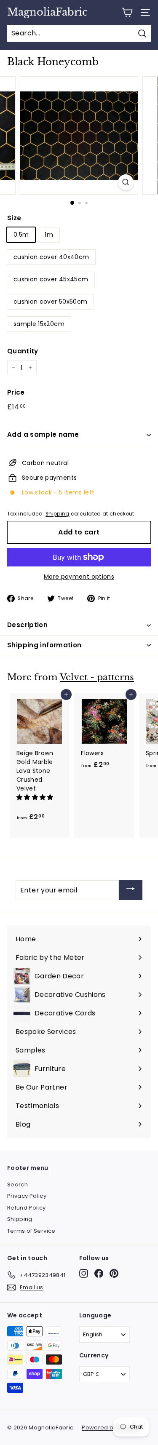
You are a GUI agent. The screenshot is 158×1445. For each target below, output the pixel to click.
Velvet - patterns (97, 677)
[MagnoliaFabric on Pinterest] (114, 1273)
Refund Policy (26, 1208)
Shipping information (44, 645)
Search (17, 1185)
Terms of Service (31, 1231)
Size (14, 218)
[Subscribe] (130, 890)
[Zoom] (126, 182)
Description (27, 624)
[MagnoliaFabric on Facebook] (98, 1273)
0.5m (21, 234)
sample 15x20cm (38, 324)
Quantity (22, 351)
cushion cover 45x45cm (50, 279)
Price (16, 392)
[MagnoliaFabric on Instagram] (83, 1273)
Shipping (58, 513)
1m (49, 234)
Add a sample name (43, 434)
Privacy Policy (26, 1196)
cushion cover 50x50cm (50, 301)
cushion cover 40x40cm (51, 257)
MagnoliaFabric (47, 12)
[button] (35, 797)
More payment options (79, 576)
